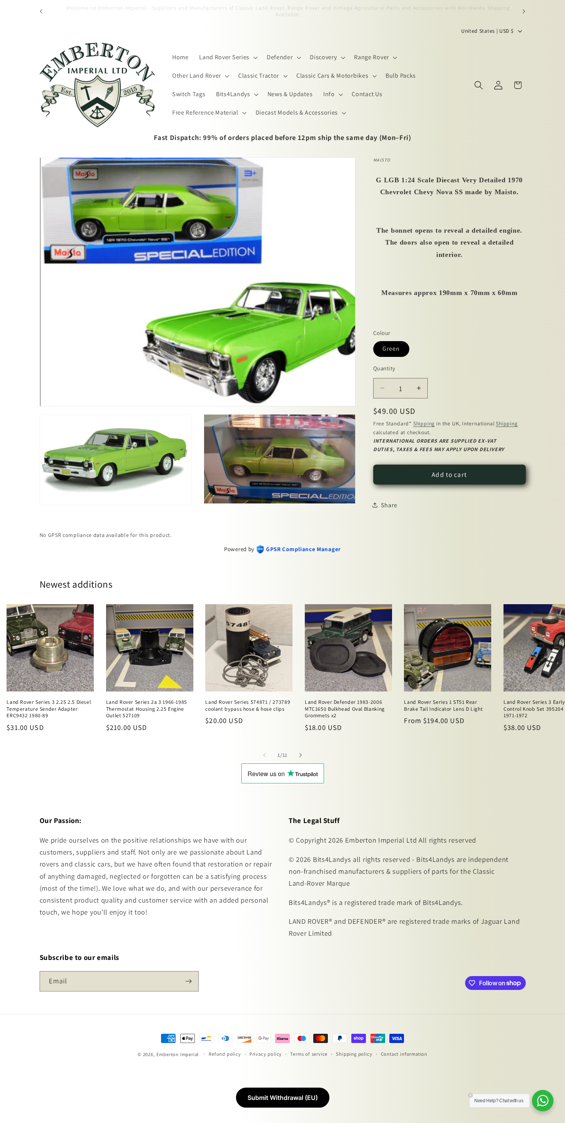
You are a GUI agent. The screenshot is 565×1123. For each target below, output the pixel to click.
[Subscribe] (188, 981)
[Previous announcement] (41, 11)
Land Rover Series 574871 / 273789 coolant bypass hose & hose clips (247, 705)
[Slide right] (300, 754)
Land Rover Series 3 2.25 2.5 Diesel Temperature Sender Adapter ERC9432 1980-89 (49, 709)
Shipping (424, 423)
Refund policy (225, 1054)
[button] (227, 57)
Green (391, 349)
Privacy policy (265, 1054)
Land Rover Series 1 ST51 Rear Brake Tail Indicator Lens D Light (443, 705)
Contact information (404, 1054)
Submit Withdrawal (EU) (283, 1097)
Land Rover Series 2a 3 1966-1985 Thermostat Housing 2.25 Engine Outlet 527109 (146, 709)
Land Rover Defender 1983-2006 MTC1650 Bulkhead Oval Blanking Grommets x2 (345, 709)
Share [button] (389, 505)
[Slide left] (264, 754)
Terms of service (308, 1054)
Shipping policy (354, 1054)
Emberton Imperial (177, 1054)
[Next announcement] (523, 11)
